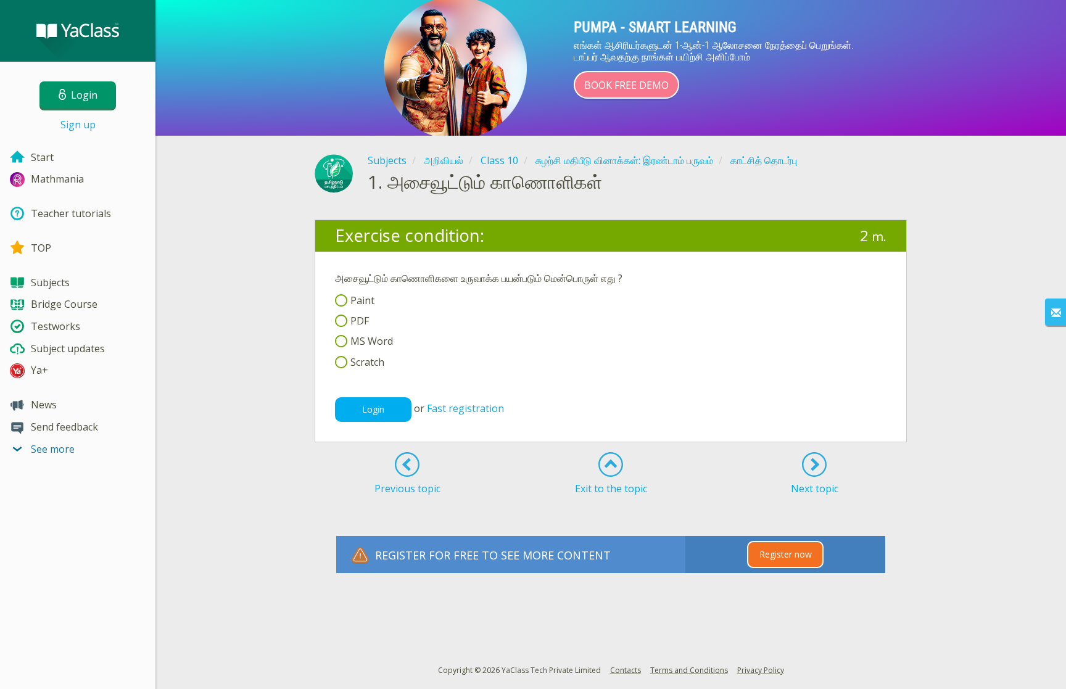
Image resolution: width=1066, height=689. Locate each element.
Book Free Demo (626, 85)
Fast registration (465, 408)
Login (373, 409)
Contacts (625, 670)
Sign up (78, 124)
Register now (785, 554)
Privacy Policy (760, 670)
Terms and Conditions (689, 670)
